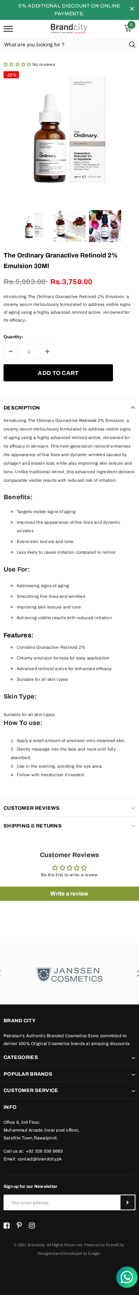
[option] (69, 133)
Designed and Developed (59, 1253)
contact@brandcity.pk (40, 1158)
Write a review (69, 894)
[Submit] (127, 1202)
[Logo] (68, 28)
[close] (131, 10)
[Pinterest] (19, 1226)
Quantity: (13, 336)
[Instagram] (32, 1226)
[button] (17, 64)
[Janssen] (69, 974)
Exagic (94, 1253)
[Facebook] (7, 1226)
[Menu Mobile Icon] (8, 29)
